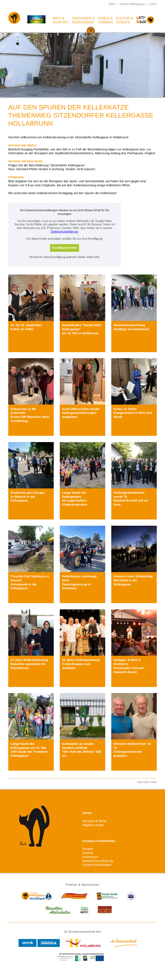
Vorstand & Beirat (94, 821)
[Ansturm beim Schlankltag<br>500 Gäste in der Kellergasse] (134, 549)
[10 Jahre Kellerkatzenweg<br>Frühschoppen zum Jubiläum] (82, 632)
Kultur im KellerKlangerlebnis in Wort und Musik (132, 413)
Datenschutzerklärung (97, 861)
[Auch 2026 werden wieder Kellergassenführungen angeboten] (82, 381)
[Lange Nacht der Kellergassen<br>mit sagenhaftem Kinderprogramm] (82, 465)
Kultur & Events (124, 20)
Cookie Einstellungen (96, 864)
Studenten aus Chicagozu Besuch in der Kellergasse (27, 496)
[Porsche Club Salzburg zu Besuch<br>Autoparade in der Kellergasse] (31, 549)
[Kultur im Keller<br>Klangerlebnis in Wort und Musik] (134, 381)
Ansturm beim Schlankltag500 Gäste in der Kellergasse (133, 580)
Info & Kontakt (61, 20)
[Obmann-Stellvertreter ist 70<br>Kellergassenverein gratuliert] (134, 716)
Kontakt (87, 848)
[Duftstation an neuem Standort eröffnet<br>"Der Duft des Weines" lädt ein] (82, 716)
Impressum (90, 857)
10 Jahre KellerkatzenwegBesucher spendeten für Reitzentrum (29, 664)
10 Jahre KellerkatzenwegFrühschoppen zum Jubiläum (81, 664)
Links (153, 4)
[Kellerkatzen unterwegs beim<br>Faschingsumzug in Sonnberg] (82, 549)
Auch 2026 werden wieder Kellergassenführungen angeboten (81, 413)
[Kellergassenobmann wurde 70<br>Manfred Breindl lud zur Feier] (134, 465)
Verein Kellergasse (132, 4)
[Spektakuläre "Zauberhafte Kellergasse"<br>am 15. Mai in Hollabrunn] (82, 298)
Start (111, 4)
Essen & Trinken (105, 20)
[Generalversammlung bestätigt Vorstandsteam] (134, 298)
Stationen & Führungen (83, 20)
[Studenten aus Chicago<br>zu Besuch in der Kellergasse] (31, 465)
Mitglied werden (93, 825)
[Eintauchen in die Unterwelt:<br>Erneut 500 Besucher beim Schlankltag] (31, 381)
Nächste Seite (147, 782)
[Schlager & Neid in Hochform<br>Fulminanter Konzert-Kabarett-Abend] (134, 632)
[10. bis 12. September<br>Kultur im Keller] (31, 298)
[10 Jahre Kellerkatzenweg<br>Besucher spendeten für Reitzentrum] (31, 632)
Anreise (87, 852)
